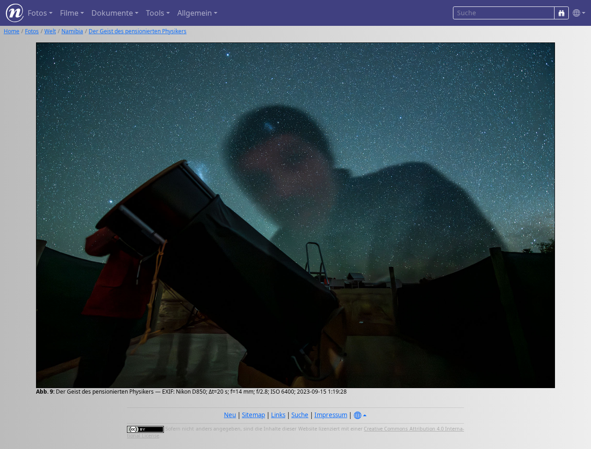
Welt (50, 31)
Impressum (330, 415)
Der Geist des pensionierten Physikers (138, 31)
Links (278, 415)
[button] (577, 13)
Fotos (32, 31)
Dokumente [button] (112, 13)
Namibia (72, 31)
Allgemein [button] (194, 13)
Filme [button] (69, 13)
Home (11, 31)
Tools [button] (155, 13)
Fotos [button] (37, 13)
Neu (230, 415)
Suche (299, 415)
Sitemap (253, 415)
